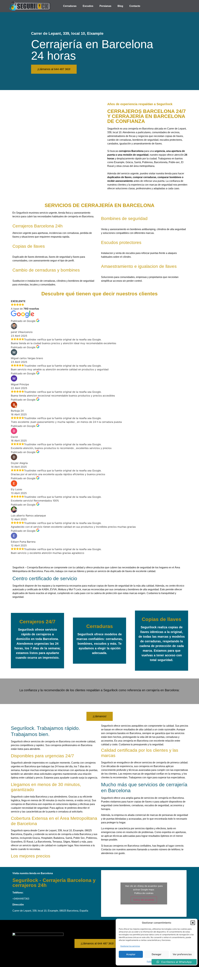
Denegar (156, 954)
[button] (192, 922)
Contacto (134, 6)
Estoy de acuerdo (143, 899)
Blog (120, 6)
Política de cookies (143, 893)
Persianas (105, 6)
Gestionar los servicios (130, 946)
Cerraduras (69, 6)
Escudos (88, 6)
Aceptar (130, 954)
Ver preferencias (182, 954)
